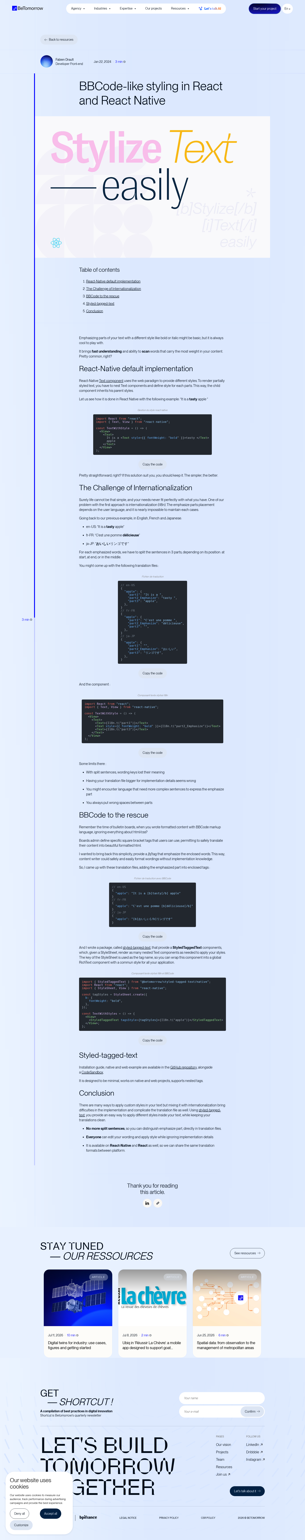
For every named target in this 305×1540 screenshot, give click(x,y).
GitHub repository (183, 1067)
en (286, 8)
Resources (178, 8)
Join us (221, 1474)
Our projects (153, 8)
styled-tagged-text (137, 947)
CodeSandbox (92, 1072)
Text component (111, 381)
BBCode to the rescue (102, 296)
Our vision (223, 1445)
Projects (222, 1452)
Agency (76, 8)
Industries (100, 8)
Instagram (253, 1459)
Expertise (126, 8)
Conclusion (94, 311)
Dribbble (252, 1452)
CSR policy (208, 1517)
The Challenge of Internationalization (113, 289)
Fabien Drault (65, 59)
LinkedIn (252, 1445)
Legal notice (128, 1517)
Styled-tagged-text (100, 303)
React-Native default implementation (113, 281)
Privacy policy (169, 1517)
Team (220, 1459)
